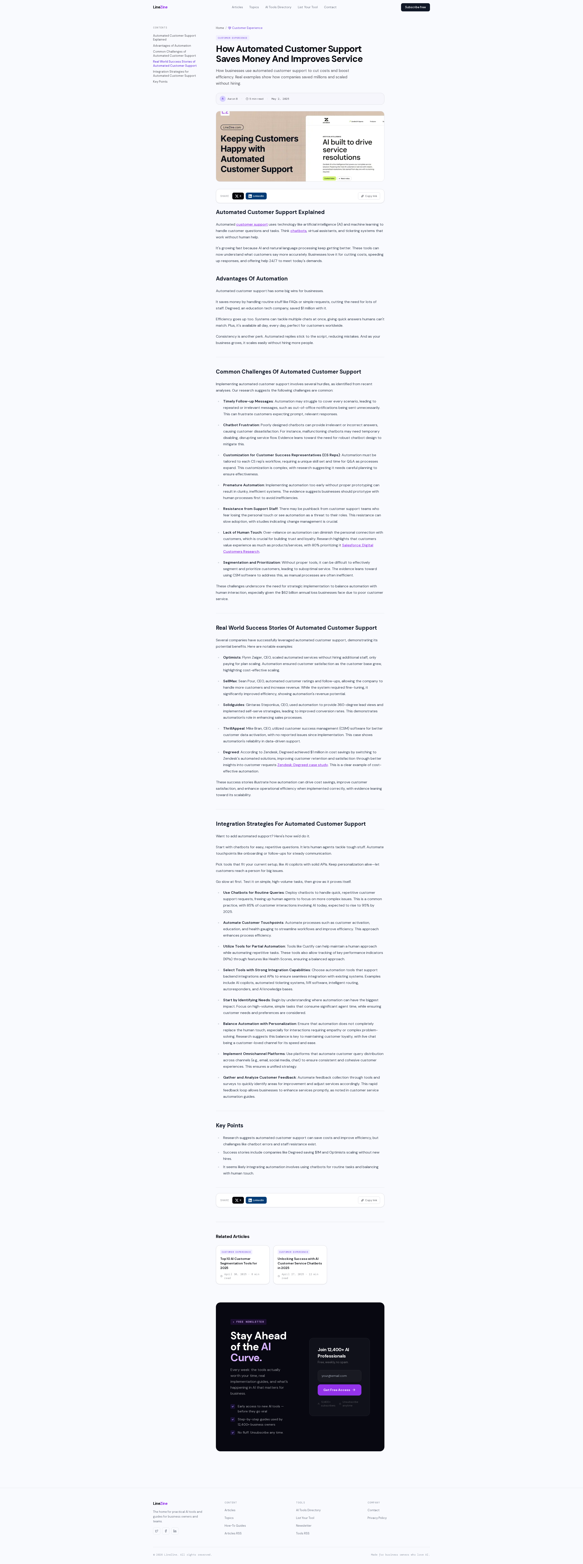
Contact (330, 7)
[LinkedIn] (175, 1531)
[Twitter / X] (156, 1531)
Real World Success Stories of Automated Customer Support (175, 64)
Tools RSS (302, 1533)
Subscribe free (415, 7)
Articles (237, 7)
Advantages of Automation (172, 46)
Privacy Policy (377, 1518)
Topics (254, 7)
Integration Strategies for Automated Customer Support (174, 74)
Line (160, 7)
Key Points (160, 82)
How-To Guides (235, 1526)
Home (220, 28)
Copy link (371, 196)
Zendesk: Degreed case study (302, 764)
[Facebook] (165, 1531)
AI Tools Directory (278, 7)
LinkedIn (258, 196)
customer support (252, 224)
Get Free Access (336, 1390)
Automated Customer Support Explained (174, 38)
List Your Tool (308, 7)
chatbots (298, 230)
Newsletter (304, 1526)
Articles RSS (233, 1533)
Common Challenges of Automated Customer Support (174, 54)
